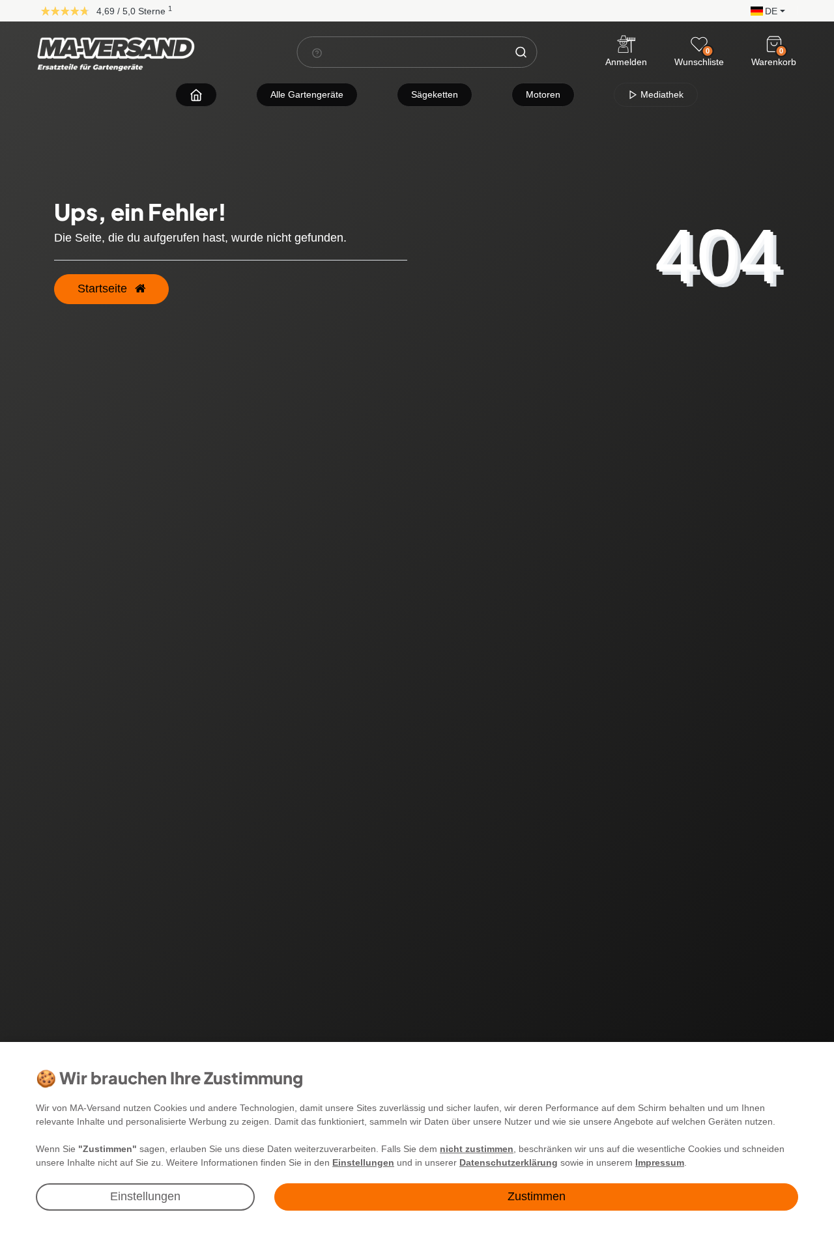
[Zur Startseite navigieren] (196, 94)
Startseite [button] (104, 288)
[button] (764, 10)
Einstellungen (145, 1196)
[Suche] (521, 52)
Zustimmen (537, 1196)
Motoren (543, 94)
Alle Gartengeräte (306, 94)
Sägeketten (434, 94)
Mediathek (660, 94)
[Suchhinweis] (317, 52)
